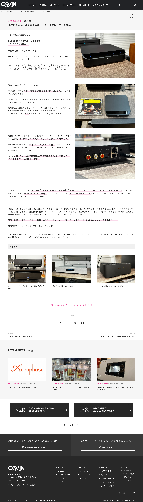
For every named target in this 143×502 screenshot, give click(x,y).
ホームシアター (69, 5)
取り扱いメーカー (107, 478)
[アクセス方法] (119, 5)
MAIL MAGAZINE (109, 447)
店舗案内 (43, 5)
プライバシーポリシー (31, 500)
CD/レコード (84, 5)
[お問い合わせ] (135, 5)
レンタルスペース (107, 482)
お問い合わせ (128, 477)
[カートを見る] (129, 5)
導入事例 (104, 475)
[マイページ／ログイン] (124, 5)
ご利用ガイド (128, 470)
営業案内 (61, 471)
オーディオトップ (71, 425)
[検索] (114, 5)
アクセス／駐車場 (65, 474)
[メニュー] (140, 5)
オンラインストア (100, 5)
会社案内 (61, 481)
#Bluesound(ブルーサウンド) (61, 305)
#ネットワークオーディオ (83, 305)
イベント (32, 5)
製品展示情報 (106, 471)
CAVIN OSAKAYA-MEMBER (36, 447)
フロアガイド (63, 478)
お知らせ (126, 467)
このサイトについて (15, 500)
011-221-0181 (19, 480)
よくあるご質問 (129, 474)
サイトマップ (128, 480)
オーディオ (55, 5)
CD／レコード (85, 478)
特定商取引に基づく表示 (48, 500)
